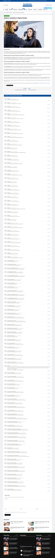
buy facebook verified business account (21, 433)
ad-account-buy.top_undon (10, 354)
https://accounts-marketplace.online (18, 291)
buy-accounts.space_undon (10, 279)
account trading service (15, 197)
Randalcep (8, 219)
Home (7, 9)
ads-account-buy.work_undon (11, 395)
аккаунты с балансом (20, 118)
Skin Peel (25, 9)
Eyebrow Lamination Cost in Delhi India (16, 521)
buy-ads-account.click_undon (11, 350)
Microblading (20, 9)
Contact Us (35, 9)
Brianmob (8, 140)
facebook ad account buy (17, 359)
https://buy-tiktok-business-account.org (20, 486)
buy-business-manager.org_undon (11, 417)
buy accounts (15, 182)
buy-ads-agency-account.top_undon (12, 406)
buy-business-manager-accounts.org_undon (13, 455)
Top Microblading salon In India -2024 (26, 546)
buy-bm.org (17, 448)
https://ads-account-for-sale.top (19, 392)
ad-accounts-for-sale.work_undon (11, 376)
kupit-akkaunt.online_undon (10, 335)
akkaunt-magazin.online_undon (11, 313)
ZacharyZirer (9, 226)
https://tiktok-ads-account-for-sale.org (19, 467)
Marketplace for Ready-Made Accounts (20, 152)
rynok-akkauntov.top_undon (10, 305)
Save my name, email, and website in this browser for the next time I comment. (16, 512)
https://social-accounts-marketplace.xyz (19, 276)
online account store (13, 220)
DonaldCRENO (9, 170)
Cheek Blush (15, 9)
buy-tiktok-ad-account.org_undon (11, 474)
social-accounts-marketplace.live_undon (12, 294)
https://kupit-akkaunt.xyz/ (15, 310)
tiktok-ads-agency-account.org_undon (12, 481)
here (25, 80)
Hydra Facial (30, 9)
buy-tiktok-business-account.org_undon (12, 485)
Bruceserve (8, 147)
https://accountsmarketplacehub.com (18, 137)
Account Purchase (15, 141)
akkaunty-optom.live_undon (10, 324)
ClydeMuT (8, 200)
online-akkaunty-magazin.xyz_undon (12, 328)
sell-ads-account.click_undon (11, 410)
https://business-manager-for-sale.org (19, 441)
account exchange (14, 167)
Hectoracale (8, 181)
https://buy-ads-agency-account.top (20, 407)
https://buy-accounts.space (17, 280)
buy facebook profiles (17, 340)
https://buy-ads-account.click (17, 351)
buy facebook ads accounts (19, 344)
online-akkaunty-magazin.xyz (18, 329)
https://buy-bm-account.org (19, 426)
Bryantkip (8, 117)
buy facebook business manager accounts (21, 452)
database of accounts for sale (19, 257)
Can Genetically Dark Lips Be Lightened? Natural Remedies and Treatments (13, 553)
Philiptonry (8, 215)
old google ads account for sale (17, 422)
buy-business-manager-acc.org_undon (12, 436)
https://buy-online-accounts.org (18, 227)
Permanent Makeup (47, 83)
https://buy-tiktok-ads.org (18, 490)
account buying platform (17, 242)
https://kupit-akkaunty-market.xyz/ (21, 321)
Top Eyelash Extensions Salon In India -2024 (17, 527)
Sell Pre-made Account (17, 126)
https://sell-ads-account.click (20, 411)
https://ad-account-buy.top (19, 355)
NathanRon (8, 241)
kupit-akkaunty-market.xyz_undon (11, 320)
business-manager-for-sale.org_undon (12, 440)
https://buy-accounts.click (14, 388)
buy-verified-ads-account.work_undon (12, 421)
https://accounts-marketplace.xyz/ (15, 265)
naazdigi (6, 19)
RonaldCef (8, 155)
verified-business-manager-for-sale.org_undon (13, 451)
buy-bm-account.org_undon (10, 425)
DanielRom (8, 249)
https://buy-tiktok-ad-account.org (17, 475)
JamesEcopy (9, 110)
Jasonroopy (8, 125)
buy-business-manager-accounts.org (24, 456)
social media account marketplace (17, 163)
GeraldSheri (8, 256)
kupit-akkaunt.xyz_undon (10, 309)
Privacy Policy (45, 9)
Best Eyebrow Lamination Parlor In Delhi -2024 (41, 521)
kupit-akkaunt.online (14, 336)
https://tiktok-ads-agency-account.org (18, 482)
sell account (17, 235)
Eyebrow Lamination (10, 85)
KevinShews (8, 230)
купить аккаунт (19, 103)
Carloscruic (8, 185)
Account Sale (15, 148)
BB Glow (10, 9)
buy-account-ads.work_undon (11, 402)
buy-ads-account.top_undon (10, 380)
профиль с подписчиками (16, 107)
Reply (49, 100)
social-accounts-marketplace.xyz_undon (12, 275)
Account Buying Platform (16, 122)
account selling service (15, 212)
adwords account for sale (19, 403)
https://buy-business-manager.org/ (22, 418)
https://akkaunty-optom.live (17, 325)
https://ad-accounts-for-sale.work (19, 377)
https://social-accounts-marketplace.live (18, 295)
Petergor (8, 102)
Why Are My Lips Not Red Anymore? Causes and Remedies (13, 548)
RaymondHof (9, 234)
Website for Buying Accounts (19, 133)
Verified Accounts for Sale (14, 156)
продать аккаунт (18, 111)
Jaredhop (8, 136)
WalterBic (8, 132)
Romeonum (8, 166)
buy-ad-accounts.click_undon (11, 343)
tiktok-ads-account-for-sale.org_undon (12, 466)
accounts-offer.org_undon (10, 260)
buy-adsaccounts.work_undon (11, 339)
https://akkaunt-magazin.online (16, 314)
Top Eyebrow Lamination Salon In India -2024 (41, 527)
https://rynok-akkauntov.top (16, 306)
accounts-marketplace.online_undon (12, 290)
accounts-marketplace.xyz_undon (11, 264)
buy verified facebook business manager (20, 437)
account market (16, 186)
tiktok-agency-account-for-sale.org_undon (12, 470)
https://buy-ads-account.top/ (19, 381)
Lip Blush (10, 540)
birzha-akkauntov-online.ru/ (15, 99)
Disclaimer (40, 9)
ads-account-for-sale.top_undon (11, 391)
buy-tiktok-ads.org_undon (10, 489)
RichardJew (8, 106)
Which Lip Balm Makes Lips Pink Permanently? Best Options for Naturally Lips (13, 539)
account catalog (16, 178)
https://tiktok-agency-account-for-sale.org (19, 471)
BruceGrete (8, 245)
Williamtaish (8, 151)
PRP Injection (25, 549)
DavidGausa (8, 121)
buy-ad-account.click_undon (11, 372)
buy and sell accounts (16, 171)
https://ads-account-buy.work (15, 396)
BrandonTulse (9, 162)
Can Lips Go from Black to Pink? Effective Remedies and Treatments (13, 544)
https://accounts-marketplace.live (18, 272)
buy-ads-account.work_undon (11, 358)
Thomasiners (9, 211)
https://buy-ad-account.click (17, 373)
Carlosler (8, 196)
